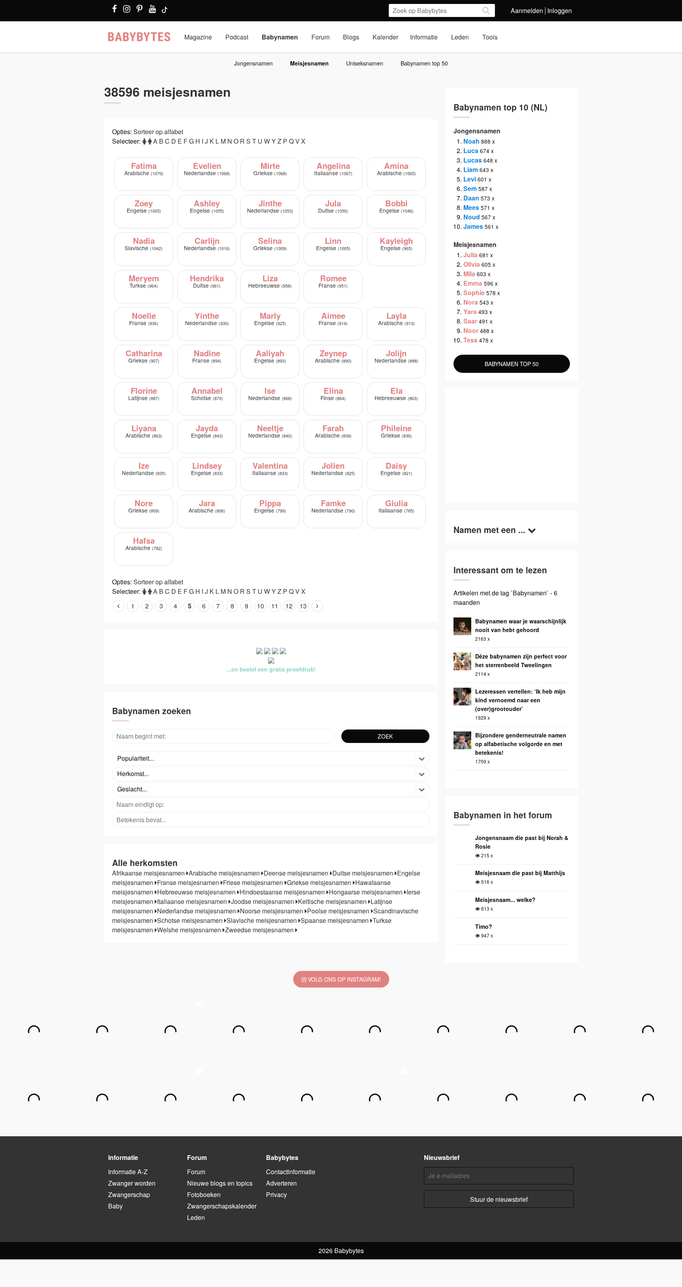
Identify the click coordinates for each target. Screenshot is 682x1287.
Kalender (385, 36)
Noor (470, 330)
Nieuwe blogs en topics (220, 1183)
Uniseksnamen (364, 63)
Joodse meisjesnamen (263, 901)
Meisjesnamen (309, 63)
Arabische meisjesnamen (225, 872)
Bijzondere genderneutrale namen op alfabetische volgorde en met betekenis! (520, 743)
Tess (470, 339)
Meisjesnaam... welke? (505, 900)
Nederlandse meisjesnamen (197, 910)
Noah (471, 141)
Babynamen (280, 36)
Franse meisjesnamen (189, 882)
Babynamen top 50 (424, 63)
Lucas (472, 160)
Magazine (198, 36)
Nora (470, 302)
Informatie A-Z (128, 1171)
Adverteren (281, 1183)
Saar (470, 320)
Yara (470, 311)
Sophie (474, 292)
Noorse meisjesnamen (272, 910)
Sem (470, 188)
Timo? (483, 926)
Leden (460, 36)
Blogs (351, 36)
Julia (470, 254)
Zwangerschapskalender (222, 1205)
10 (260, 605)
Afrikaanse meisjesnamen (149, 872)
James (473, 226)
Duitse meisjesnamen (363, 872)
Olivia (471, 264)
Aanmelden (527, 10)
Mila (469, 273)
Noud (471, 216)
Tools (490, 36)
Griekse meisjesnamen (320, 882)
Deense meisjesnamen (297, 872)
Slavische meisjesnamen (262, 920)
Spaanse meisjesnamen (335, 920)
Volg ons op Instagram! (343, 979)
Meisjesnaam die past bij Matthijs (520, 873)
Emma (472, 283)
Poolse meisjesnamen (339, 910)
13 (303, 605)
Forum (320, 36)
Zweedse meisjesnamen (260, 929)
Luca (470, 150)
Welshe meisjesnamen (190, 929)
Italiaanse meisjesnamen (193, 901)
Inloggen (559, 10)
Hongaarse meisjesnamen (366, 891)
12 (288, 605)
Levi (469, 178)
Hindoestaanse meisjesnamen (283, 891)
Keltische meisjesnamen (333, 901)
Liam (470, 169)
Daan (471, 197)
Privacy (276, 1194)
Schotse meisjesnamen (190, 920)
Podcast (236, 36)
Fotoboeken (204, 1194)
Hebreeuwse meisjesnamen (197, 891)
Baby (115, 1205)
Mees (471, 207)
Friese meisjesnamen (254, 882)
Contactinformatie (290, 1171)
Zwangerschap (129, 1194)
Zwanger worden (132, 1183)
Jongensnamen (253, 63)
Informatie (424, 36)
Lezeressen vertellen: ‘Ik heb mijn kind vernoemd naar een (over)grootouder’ (520, 700)
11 (274, 605)
